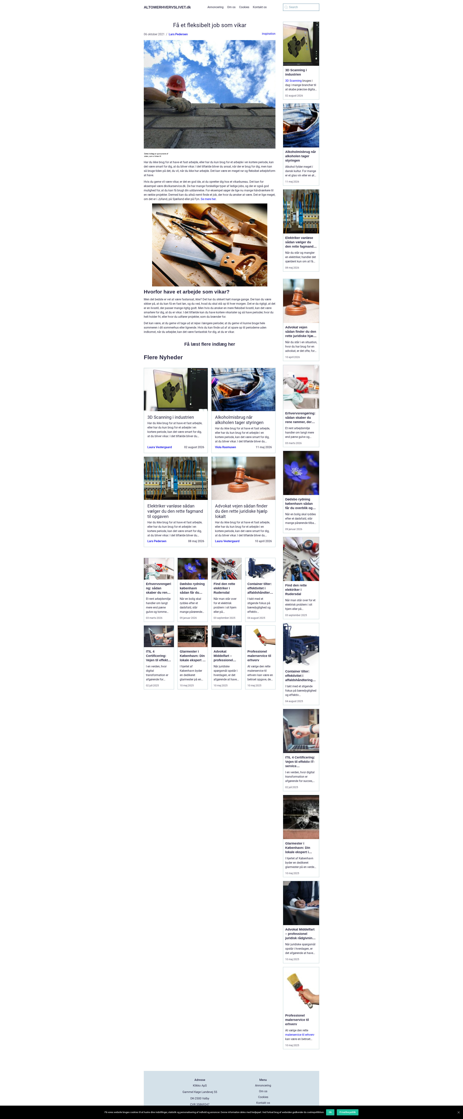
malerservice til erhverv (299, 1034)
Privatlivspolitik (347, 1112)
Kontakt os (260, 7)
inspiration (268, 33)
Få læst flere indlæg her (209, 344)
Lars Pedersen (178, 34)
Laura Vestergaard (159, 447)
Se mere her (208, 199)
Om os (231, 7)
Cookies (244, 7)
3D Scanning (293, 80)
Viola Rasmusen (225, 447)
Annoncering (215, 7)
